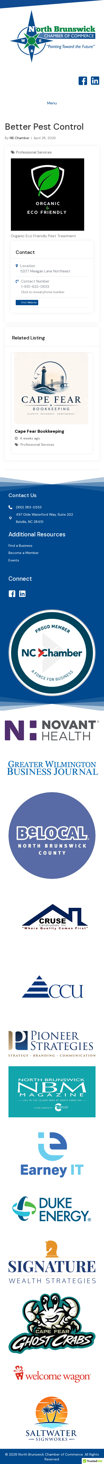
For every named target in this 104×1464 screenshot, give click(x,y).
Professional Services (34, 152)
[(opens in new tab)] (52, 730)
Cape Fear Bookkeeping (39, 431)
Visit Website (29, 302)
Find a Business (20, 545)
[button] (87, 403)
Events (13, 560)
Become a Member (23, 553)
